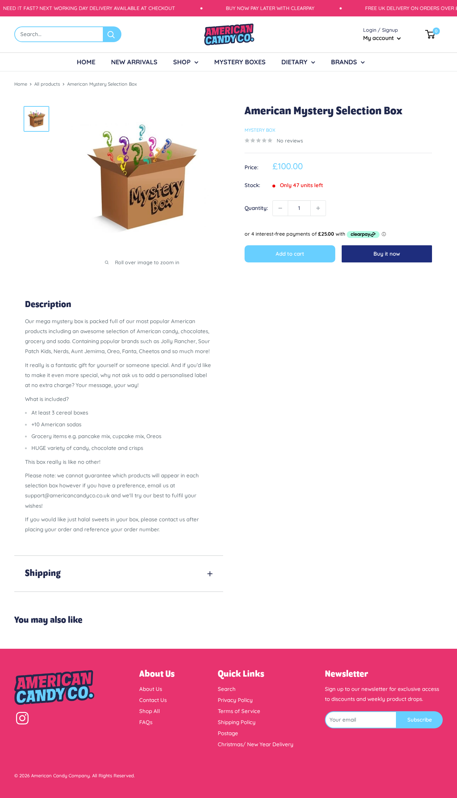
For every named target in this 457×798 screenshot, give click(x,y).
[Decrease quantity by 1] (280, 208)
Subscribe (419, 719)
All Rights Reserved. (113, 775)
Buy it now (386, 253)
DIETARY (294, 62)
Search (227, 689)
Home (20, 84)
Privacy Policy (235, 700)
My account (379, 37)
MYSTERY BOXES (240, 62)
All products (47, 84)
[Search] (112, 34)
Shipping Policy (237, 722)
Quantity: (256, 208)
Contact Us (153, 700)
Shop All (149, 711)
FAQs (145, 722)
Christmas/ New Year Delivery (255, 744)
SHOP (182, 62)
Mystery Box (260, 130)
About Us (150, 689)
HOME (86, 62)
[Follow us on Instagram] (22, 720)
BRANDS (344, 62)
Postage (228, 733)
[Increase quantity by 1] (318, 208)
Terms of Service (239, 711)
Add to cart (290, 253)
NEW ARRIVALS (134, 62)
